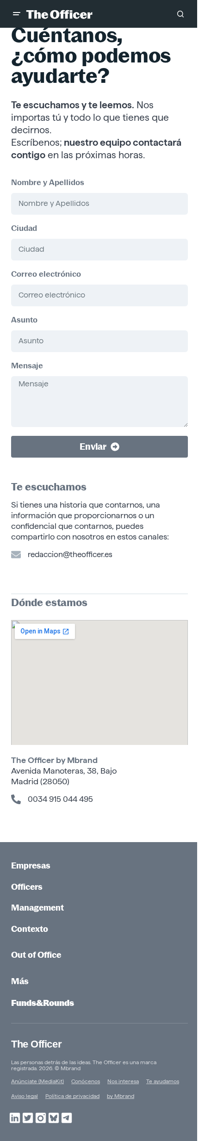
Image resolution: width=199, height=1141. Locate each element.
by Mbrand (77, 760)
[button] (16, 13)
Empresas (30, 865)
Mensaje (27, 365)
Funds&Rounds (42, 1003)
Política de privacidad (72, 1096)
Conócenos (85, 1081)
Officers (27, 887)
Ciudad (24, 228)
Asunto (24, 319)
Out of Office (36, 955)
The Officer (36, 1044)
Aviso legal (24, 1096)
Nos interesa (123, 1081)
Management (37, 907)
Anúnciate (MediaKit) (37, 1081)
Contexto (29, 929)
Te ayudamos (162, 1081)
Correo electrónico (46, 274)
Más (20, 981)
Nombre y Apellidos (47, 182)
